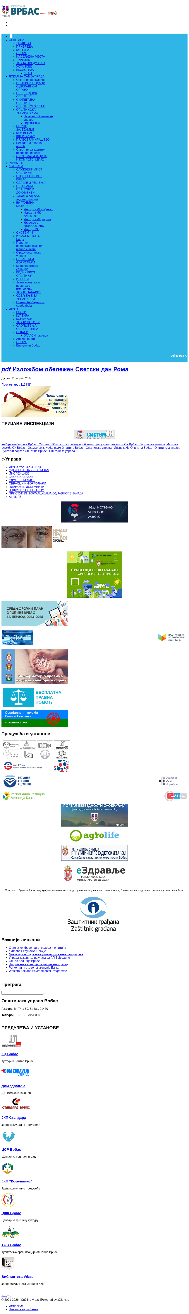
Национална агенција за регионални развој (38, 964)
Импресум (16, 1306)
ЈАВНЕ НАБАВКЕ (21, 476)
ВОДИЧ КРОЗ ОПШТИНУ (26, 490)
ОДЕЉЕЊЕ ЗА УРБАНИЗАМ (29, 470)
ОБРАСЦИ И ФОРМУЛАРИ (27, 483)
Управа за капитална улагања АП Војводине (39, 957)
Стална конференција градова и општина (37, 947)
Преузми (16, 384)
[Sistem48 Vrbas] (94, 438)
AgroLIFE (15, 496)
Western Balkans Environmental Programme (38, 970)
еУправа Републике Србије (27, 951)
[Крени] (44, 993)
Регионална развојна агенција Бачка (34, 967)
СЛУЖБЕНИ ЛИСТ (22, 480)
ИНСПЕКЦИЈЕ (19, 473)
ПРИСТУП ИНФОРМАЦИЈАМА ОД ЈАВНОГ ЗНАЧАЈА (46, 493)
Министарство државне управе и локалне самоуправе (46, 954)
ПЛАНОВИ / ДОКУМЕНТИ (26, 486)
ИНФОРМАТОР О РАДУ (25, 466)
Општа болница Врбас (24, 961)
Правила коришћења (23, 1309)
